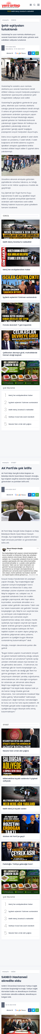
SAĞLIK (13, 972)
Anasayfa (5, 20)
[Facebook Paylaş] (29, 53)
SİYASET (13, 463)
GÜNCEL (13, 20)
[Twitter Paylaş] (33, 53)
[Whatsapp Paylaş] (37, 53)
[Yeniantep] (10, 5)
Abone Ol (10, 53)
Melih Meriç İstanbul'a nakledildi (20, 11)
